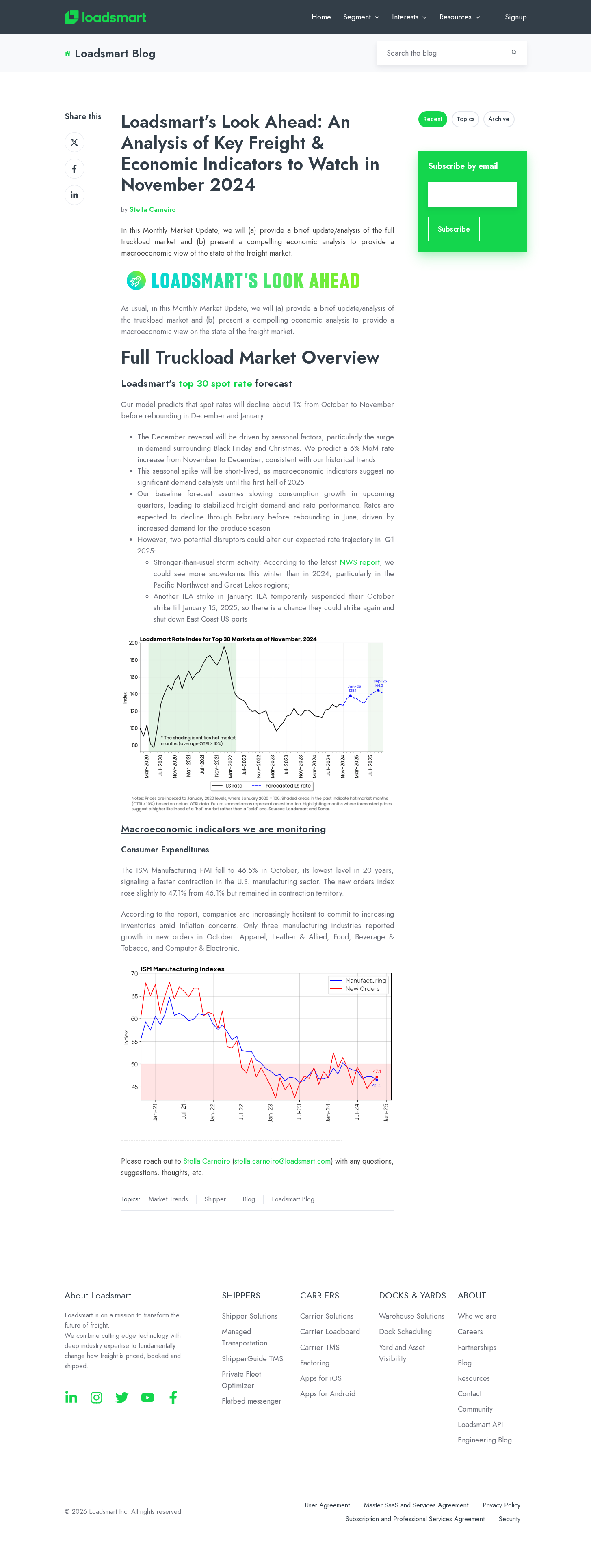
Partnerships (477, 1347)
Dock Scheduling (405, 1331)
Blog (248, 1199)
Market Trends (168, 1199)
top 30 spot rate (215, 383)
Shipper (215, 1199)
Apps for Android (327, 1393)
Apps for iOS (321, 1378)
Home (321, 17)
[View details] (71, 1397)
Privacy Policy (501, 1505)
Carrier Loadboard (330, 1331)
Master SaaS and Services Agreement (416, 1505)
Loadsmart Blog (293, 1199)
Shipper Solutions (249, 1316)
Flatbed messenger (251, 1401)
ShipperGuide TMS (252, 1359)
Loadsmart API (480, 1424)
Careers (470, 1331)
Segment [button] (357, 17)
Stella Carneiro (206, 1161)
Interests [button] (405, 17)
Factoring (314, 1363)
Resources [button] (455, 17)
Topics (465, 118)
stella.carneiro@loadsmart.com (282, 1161)
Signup (516, 17)
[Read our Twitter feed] (122, 1397)
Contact (470, 1393)
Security (509, 1519)
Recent (432, 118)
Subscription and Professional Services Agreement (415, 1519)
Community (475, 1409)
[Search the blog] (514, 52)
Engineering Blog (485, 1440)
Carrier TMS (320, 1347)
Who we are (477, 1316)
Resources (474, 1378)
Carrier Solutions (326, 1316)
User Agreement (327, 1505)
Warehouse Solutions (411, 1316)
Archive (498, 118)
